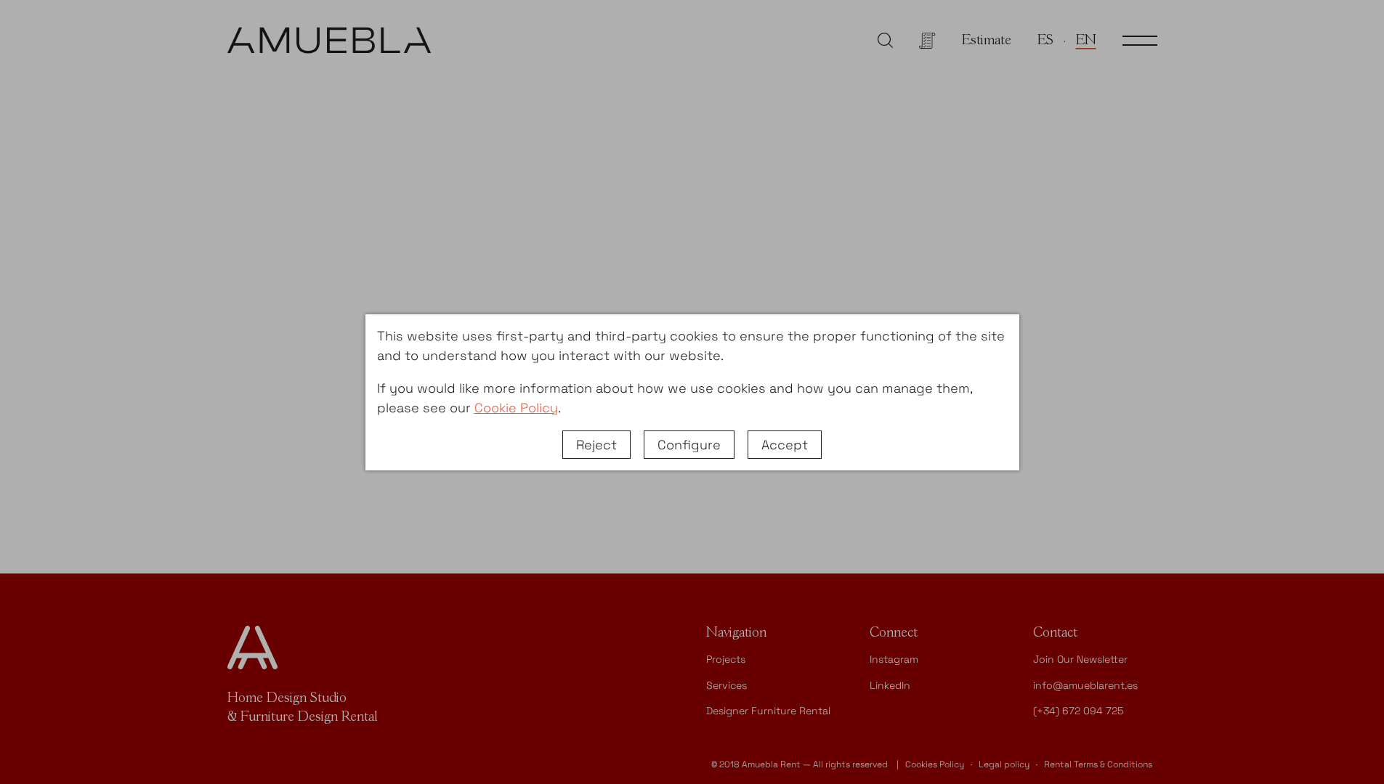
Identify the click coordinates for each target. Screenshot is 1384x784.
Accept (784, 444)
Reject (596, 444)
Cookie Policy (516, 407)
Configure (689, 444)
